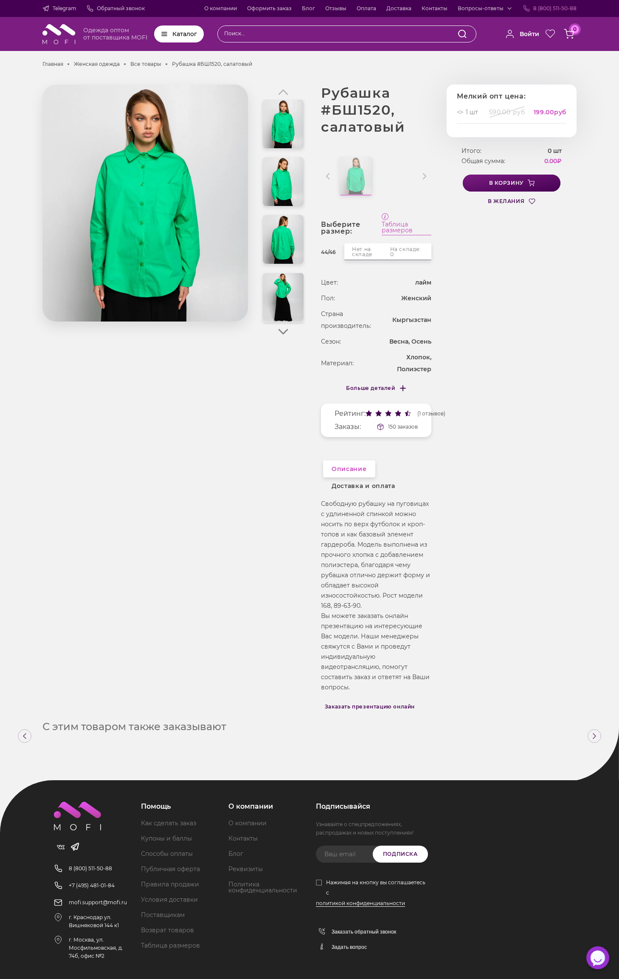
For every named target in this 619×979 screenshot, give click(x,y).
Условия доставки (169, 899)
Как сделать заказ (168, 823)
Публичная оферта (170, 869)
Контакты (434, 8)
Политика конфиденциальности (262, 887)
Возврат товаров (167, 930)
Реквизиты (245, 869)
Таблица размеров (397, 227)
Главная (52, 64)
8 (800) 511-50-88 (555, 8)
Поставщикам (163, 915)
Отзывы (335, 8)
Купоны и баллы (166, 838)
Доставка (398, 8)
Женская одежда (97, 64)
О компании (220, 8)
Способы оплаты (167, 854)
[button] (283, 331)
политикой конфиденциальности (360, 903)
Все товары (145, 64)
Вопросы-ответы (481, 8)
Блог (308, 8)
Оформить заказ (269, 8)
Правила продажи (170, 884)
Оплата (366, 8)
